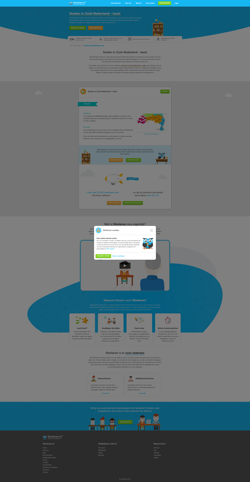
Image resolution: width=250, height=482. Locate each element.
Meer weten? (110, 249)
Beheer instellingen (118, 256)
